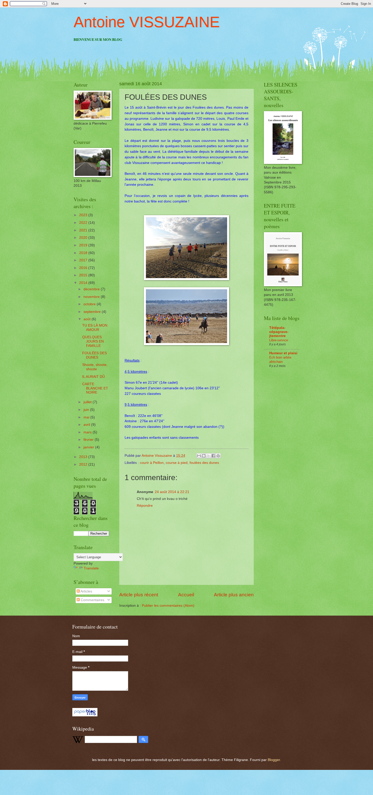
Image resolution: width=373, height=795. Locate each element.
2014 (83, 283)
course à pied (177, 463)
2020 (83, 238)
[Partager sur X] (208, 455)
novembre (92, 297)
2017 (83, 260)
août (87, 319)
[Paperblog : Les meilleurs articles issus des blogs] (84, 715)
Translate (91, 568)
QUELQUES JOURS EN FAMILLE (93, 341)
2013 (83, 457)
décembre (92, 289)
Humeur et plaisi (283, 353)
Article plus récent (138, 594)
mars (88, 432)
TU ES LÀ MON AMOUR (94, 328)
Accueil (186, 594)
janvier (89, 447)
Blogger (274, 760)
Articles (86, 591)
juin (86, 410)
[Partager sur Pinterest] (218, 455)
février (89, 440)
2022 (83, 223)
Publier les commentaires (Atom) (168, 605)
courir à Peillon (152, 463)
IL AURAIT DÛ (93, 377)
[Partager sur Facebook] (213, 455)
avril (87, 425)
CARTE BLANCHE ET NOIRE (95, 388)
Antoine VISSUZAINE (147, 21)
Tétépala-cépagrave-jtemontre (279, 332)
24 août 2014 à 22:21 (172, 492)
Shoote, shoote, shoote (95, 367)
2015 (83, 275)
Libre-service (278, 340)
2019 (83, 245)
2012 (83, 464)
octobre (90, 304)
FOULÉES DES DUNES (94, 355)
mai (86, 417)
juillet (88, 402)
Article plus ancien (234, 594)
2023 (83, 215)
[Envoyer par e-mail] (198, 455)
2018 (83, 253)
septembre (92, 312)
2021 (83, 230)
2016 (83, 268)
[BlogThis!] (203, 455)
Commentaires (92, 600)
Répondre (145, 506)
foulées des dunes (204, 463)
